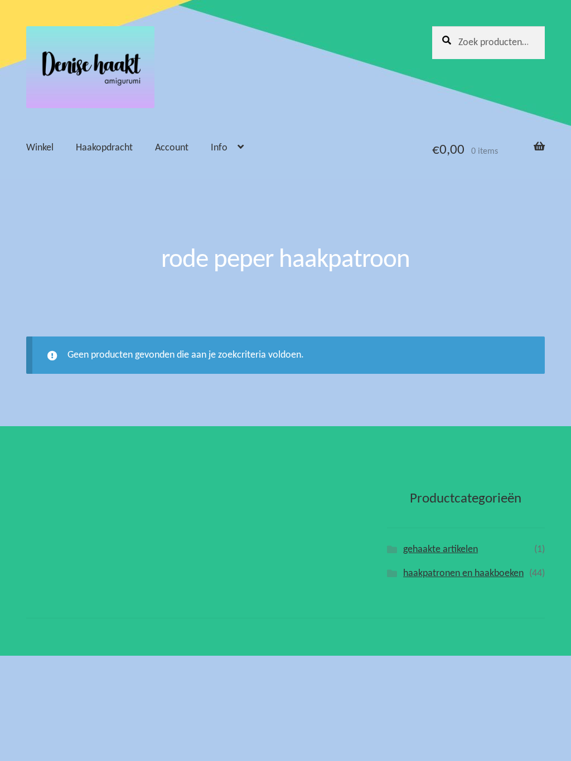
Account (171, 148)
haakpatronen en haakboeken (463, 573)
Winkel (40, 148)
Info (219, 148)
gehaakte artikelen (440, 549)
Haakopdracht (104, 148)
